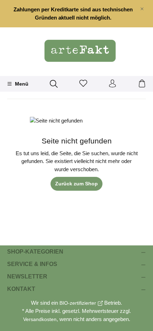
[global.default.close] (142, 7)
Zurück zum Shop (76, 183)
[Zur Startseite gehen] (76, 51)
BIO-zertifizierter (77, 303)
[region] (76, 13)
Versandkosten (40, 319)
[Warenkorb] (142, 84)
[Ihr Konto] (112, 84)
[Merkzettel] (83, 84)
